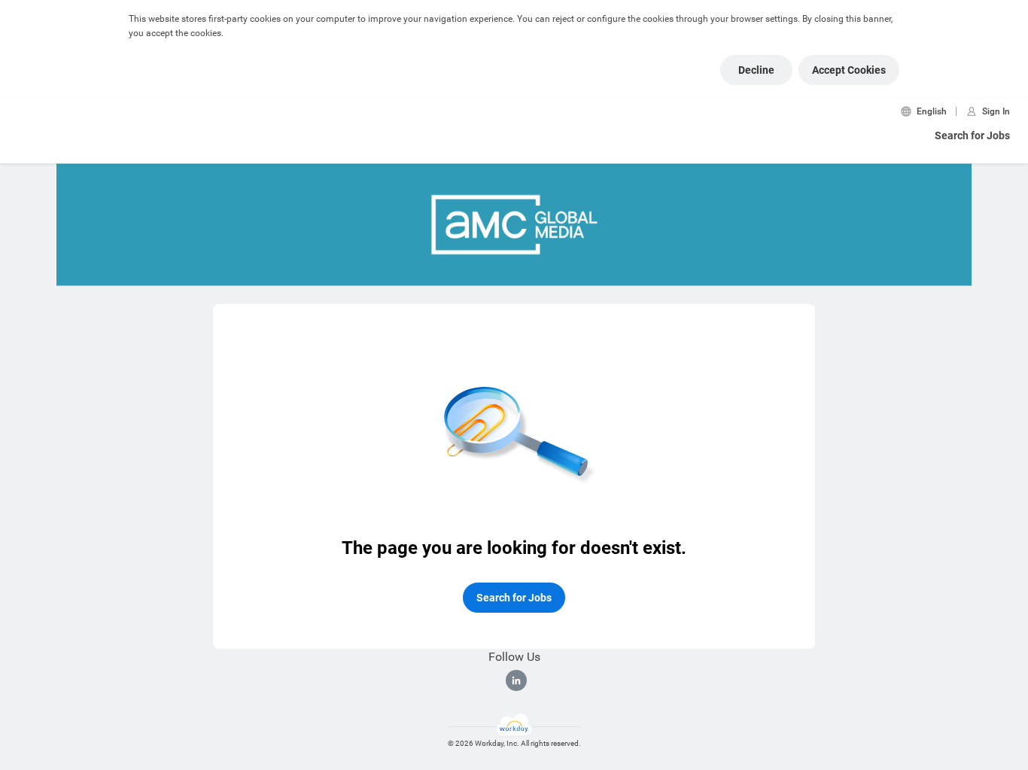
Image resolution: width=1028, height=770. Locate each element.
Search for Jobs (972, 135)
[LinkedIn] (516, 680)
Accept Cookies (849, 70)
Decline (756, 70)
